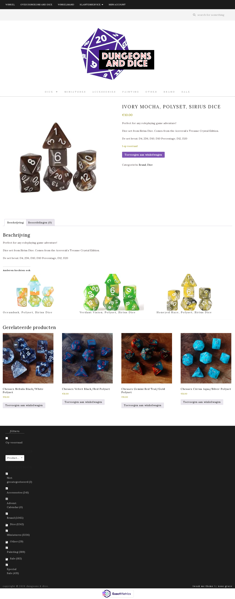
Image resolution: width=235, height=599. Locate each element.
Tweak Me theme (203, 586)
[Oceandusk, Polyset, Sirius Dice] (39, 292)
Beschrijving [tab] (15, 222)
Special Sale (13, 571)
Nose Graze (225, 586)
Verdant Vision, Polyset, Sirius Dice (108, 312)
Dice (50, 91)
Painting (130, 91)
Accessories (104, 91)
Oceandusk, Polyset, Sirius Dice (28, 312)
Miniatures (75, 91)
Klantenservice (91, 4)
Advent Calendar (15, 505)
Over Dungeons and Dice (36, 4)
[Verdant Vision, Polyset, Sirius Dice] (116, 292)
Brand (169, 91)
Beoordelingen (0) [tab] (40, 222)
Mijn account (117, 4)
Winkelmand (66, 4)
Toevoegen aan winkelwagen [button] (24, 405)
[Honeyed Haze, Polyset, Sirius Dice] (193, 292)
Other (151, 91)
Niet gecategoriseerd (19, 480)
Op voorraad (14, 442)
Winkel (10, 4)
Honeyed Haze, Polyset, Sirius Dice (184, 312)
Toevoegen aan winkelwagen (143, 154)
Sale (186, 91)
